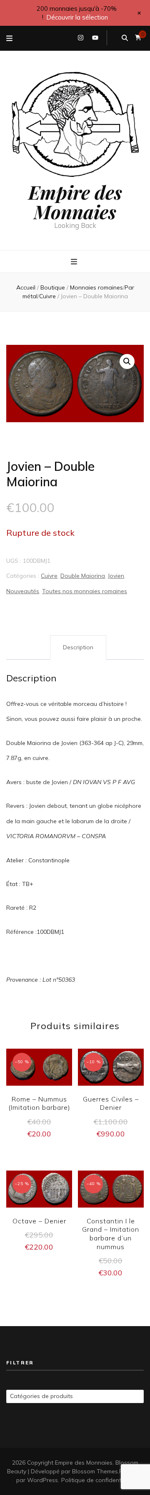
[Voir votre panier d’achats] (138, 37)
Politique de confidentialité (97, 1480)
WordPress (42, 1480)
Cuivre (49, 575)
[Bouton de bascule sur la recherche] (125, 37)
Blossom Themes (95, 1471)
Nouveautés (22, 591)
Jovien (116, 575)
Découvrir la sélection (77, 17)
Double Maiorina (82, 575)
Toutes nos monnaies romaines (84, 591)
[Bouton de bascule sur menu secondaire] (9, 38)
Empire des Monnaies (75, 201)
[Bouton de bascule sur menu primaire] (75, 262)
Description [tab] (78, 647)
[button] (127, 361)
